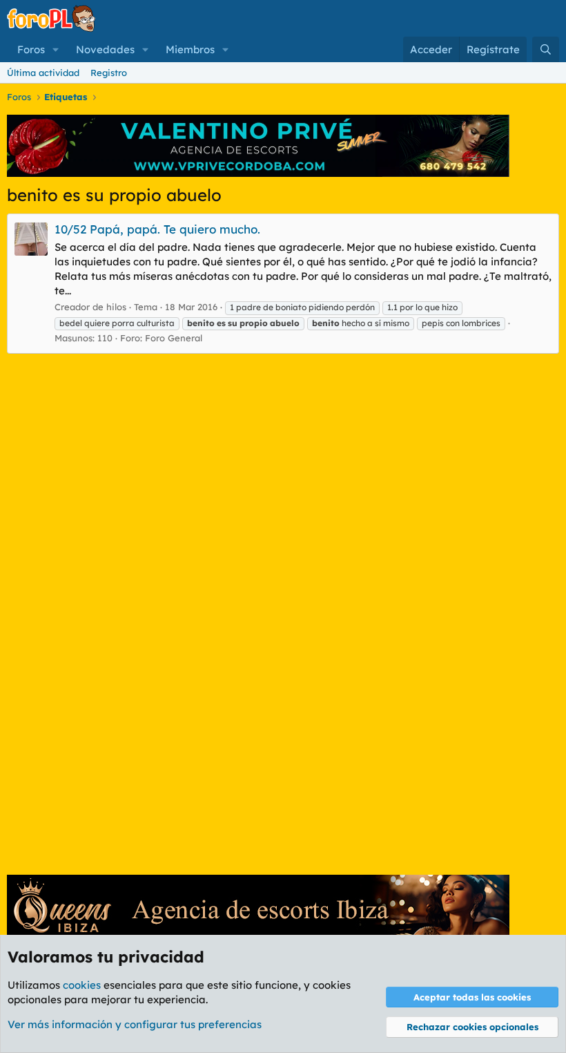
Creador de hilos (90, 306)
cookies (82, 985)
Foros (31, 49)
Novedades (105, 49)
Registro (108, 72)
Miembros (190, 49)
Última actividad (43, 72)
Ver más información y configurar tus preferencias (135, 1024)
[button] (56, 49)
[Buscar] (545, 49)
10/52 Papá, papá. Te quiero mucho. (157, 229)
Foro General (173, 337)
